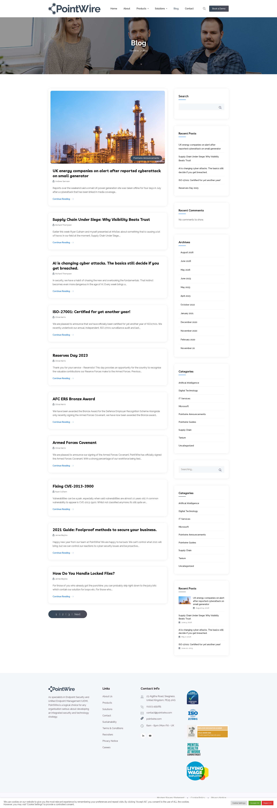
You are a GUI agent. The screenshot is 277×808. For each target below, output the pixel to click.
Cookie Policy (198, 797)
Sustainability (109, 722)
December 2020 (189, 322)
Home (113, 8)
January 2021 (187, 313)
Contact (189, 8)
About (126, 8)
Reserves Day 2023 (70, 355)
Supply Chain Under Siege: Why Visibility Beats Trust (101, 219)
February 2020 (188, 339)
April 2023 (185, 296)
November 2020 (189, 331)
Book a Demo (218, 8)
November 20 (188, 348)
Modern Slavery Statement (170, 797)
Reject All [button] (267, 803)
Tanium (182, 437)
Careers (106, 747)
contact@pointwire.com (159, 712)
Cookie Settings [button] (238, 803)
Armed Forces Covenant (75, 442)
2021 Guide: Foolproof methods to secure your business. (105, 529)
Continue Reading (61, 199)
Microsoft (184, 406)
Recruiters (107, 734)
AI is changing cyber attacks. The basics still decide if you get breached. (201, 631)
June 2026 (186, 261)
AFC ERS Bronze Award (74, 399)
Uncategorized (186, 445)
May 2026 (185, 270)
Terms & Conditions (112, 728)
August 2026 (187, 252)
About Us (107, 696)
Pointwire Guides (187, 422)
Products (141, 8)
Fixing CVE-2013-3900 (73, 486)
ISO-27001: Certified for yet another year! (91, 311)
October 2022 (188, 304)
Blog (176, 8)
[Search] (222, 468)
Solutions (160, 8)
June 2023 (186, 278)
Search (184, 96)
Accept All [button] (254, 803)
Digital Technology (188, 390)
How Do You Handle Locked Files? (84, 573)
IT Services (184, 398)
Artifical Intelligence (189, 383)
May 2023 (185, 287)
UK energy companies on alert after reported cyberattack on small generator (208, 601)
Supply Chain (185, 430)
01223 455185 (153, 706)
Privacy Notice (110, 741)
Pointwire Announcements (146, 158)
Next (77, 614)
